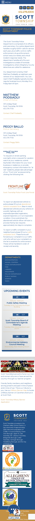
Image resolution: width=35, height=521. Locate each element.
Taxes (7, 281)
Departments (12, 257)
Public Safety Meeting (17, 303)
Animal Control (11, 262)
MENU (8, 2)
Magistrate (9, 272)
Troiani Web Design (21, 519)
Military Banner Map (19, 390)
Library (8, 269)
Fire (6, 267)
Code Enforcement (13, 265)
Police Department (13, 274)
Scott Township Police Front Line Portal (18, 192)
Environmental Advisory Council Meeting (17, 343)
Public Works (10, 276)
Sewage (8, 279)
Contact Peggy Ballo (11, 142)
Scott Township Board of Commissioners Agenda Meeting (17, 322)
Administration (11, 260)
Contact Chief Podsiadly (12, 113)
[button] (3, 2)
